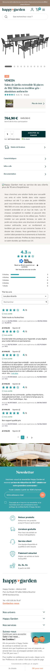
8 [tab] (35, 67)
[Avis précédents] (18, 437)
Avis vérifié (8, 314)
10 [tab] (41, 67)
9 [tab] (38, 67)
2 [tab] (15, 67)
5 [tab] (25, 67)
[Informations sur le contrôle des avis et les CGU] (37, 265)
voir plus (14, 373)
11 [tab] (45, 67)
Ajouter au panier (33, 134)
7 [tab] (31, 67)
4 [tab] (21, 67)
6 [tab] (28, 67)
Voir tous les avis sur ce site (26, 269)
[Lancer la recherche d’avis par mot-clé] (46, 302)
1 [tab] (8, 66)
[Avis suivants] (32, 437)
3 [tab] (18, 67)
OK (42, 495)
